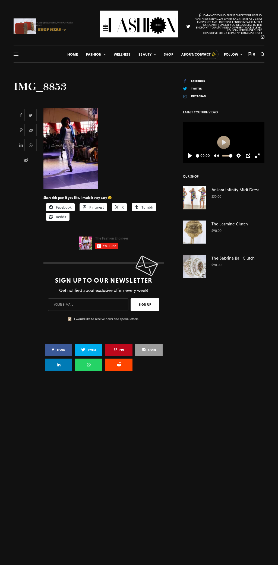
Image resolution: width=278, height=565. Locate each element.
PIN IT (106, 148)
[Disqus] (139, 453)
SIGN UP (145, 305)
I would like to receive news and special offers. (106, 319)
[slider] (197, 155)
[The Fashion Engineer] (139, 24)
